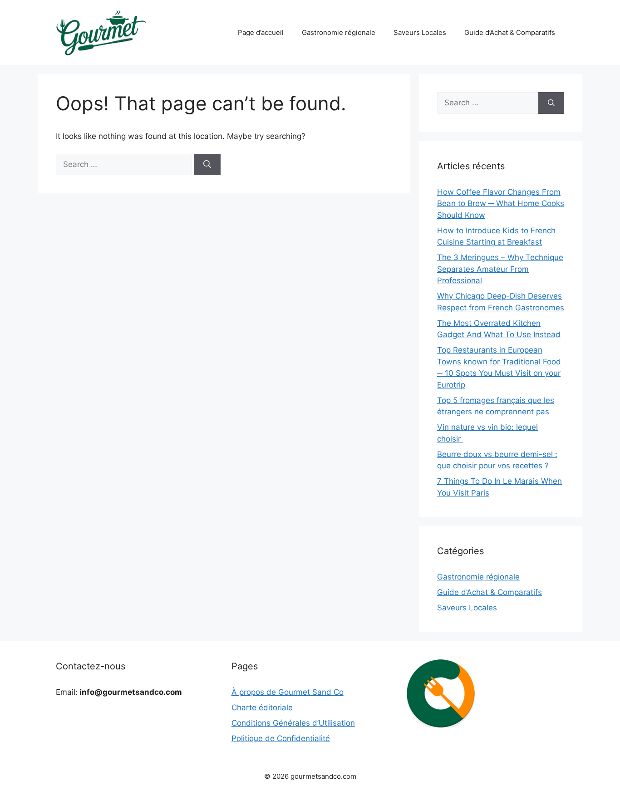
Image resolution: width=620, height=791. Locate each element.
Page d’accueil (261, 32)
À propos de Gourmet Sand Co (287, 692)
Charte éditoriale (262, 707)
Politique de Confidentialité (280, 738)
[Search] (207, 165)
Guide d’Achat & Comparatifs (509, 32)
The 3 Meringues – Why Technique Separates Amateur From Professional (500, 269)
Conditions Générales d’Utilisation (293, 722)
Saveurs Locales (420, 32)
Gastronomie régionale (338, 32)
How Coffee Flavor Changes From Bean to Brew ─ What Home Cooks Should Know (500, 203)
